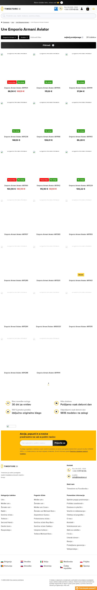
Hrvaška (27, 561)
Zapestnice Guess (41, 514)
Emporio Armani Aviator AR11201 (48, 280)
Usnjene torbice (40, 530)
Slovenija (47, 566)
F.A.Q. (69, 533)
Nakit (3, 511)
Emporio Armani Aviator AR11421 (81, 280)
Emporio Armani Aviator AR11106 (48, 88)
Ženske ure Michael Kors (44, 511)
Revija (69, 541)
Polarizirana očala (41, 518)
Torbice (4, 518)
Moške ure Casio (41, 507)
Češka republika (67, 567)
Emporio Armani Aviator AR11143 (81, 136)
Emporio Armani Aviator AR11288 (16, 373)
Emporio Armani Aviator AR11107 (16, 234)
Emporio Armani (8, 37)
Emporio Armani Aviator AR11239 (81, 185)
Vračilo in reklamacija (76, 511)
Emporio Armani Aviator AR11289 (16, 280)
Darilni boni (6, 526)
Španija (86, 566)
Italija (46, 561)
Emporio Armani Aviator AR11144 (48, 373)
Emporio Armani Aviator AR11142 (48, 185)
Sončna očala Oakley (43, 526)
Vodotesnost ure (73, 526)
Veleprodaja (72, 549)
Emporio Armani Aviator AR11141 (80, 88)
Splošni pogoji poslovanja (77, 499)
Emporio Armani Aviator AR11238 (16, 136)
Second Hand (6, 522)
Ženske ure (5, 507)
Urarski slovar (72, 537)
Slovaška (27, 566)
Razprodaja (6, 530)
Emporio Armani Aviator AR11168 (48, 136)
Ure (12, 22)
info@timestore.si (79, 477)
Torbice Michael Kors (42, 533)
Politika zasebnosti (75, 503)
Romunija (8, 566)
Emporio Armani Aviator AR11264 (16, 326)
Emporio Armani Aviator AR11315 (81, 326)
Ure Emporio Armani (22, 22)
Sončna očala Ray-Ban (43, 522)
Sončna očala (6, 514)
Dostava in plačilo (74, 507)
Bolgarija (8, 561)
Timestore (6, 22)
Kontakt (70, 522)
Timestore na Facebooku (77, 488)
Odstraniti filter (35, 37)
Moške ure (5, 503)
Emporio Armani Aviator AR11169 (16, 185)
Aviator (23, 37)
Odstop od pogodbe (75, 514)
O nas (69, 518)
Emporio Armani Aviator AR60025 (48, 326)
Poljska (86, 561)
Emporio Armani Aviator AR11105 (81, 234)
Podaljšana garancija (75, 545)
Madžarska (68, 561)
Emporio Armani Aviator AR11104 (16, 88)
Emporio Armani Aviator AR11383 (48, 234)
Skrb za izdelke (73, 530)
